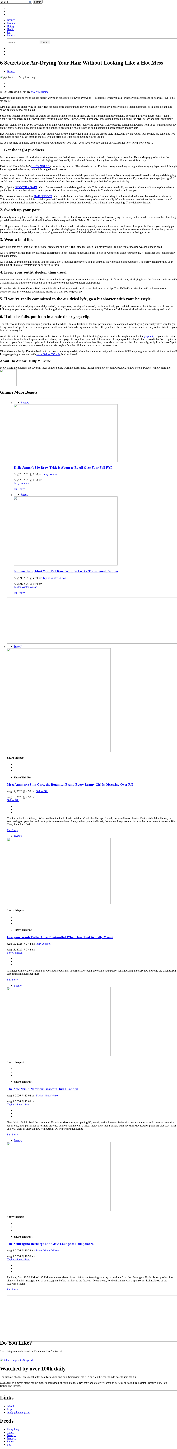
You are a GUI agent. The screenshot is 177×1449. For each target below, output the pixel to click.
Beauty (11, 19)
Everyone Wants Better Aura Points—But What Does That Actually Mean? (60, 937)
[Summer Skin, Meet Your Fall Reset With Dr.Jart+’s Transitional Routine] (66, 564)
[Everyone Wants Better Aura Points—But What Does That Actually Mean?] (59, 903)
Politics (11, 35)
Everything (13, 1429)
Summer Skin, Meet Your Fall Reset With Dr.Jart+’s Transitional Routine (66, 571)
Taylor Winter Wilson (54, 578)
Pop (9, 32)
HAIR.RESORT (43, 196)
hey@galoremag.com (18, 1412)
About (10, 1405)
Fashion (11, 23)
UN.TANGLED (40, 166)
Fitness (11, 1441)
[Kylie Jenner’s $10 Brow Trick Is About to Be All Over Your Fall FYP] (66, 460)
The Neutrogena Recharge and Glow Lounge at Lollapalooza (50, 1244)
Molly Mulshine (39, 91)
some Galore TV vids (48, 354)
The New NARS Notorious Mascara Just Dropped (42, 1089)
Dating (10, 26)
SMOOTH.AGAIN (26, 187)
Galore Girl (42, 791)
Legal (10, 1409)
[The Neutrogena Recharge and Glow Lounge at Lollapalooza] (59, 1210)
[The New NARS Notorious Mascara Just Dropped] (59, 1055)
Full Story (19, 488)
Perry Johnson (50, 474)
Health (10, 29)
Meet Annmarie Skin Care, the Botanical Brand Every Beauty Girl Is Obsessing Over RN (70, 784)
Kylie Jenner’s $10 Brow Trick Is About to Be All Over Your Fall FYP (63, 467)
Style (10, 1432)
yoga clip (149, 336)
